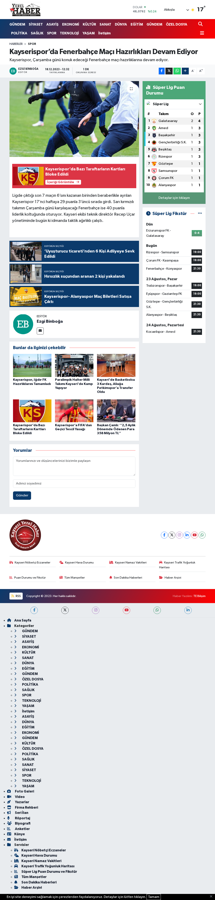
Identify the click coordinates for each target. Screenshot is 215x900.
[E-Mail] (40, 331)
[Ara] (200, 24)
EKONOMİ (70, 24)
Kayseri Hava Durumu (79, 562)
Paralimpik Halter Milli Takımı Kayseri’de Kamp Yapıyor (74, 383)
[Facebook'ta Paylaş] (162, 71)
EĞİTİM (137, 24)
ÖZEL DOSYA (176, 24)
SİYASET (36, 24)
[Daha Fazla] (185, 71)
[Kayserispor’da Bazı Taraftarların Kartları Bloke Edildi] (32, 411)
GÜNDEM (17, 24)
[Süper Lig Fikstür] (200, 213)
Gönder (22, 495)
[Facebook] (164, 535)
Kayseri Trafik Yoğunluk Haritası (177, 565)
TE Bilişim (199, 596)
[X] (171, 535)
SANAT (105, 24)
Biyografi (22, 823)
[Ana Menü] (201, 33)
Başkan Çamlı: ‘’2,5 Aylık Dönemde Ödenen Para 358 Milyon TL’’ (116, 429)
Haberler (16, 44)
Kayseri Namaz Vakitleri (131, 562)
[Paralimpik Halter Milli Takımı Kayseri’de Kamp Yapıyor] (74, 365)
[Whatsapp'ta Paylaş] (177, 71)
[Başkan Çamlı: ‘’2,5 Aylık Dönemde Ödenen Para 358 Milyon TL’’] (116, 411)
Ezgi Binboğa (50, 321)
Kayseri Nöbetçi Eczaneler (32, 562)
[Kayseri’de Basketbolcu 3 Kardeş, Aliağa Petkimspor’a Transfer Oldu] (116, 365)
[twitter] (65, 610)
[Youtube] (194, 535)
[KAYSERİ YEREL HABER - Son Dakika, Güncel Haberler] (25, 9)
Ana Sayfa (22, 620)
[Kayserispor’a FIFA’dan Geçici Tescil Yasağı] (74, 411)
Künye (19, 834)
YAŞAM (89, 33)
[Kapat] (212, 896)
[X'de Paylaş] (169, 71)
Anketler (22, 829)
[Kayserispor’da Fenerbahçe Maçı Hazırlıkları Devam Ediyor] (74, 119)
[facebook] (34, 610)
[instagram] (95, 610)
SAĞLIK (37, 33)
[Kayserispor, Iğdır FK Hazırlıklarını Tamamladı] (32, 365)
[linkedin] (188, 610)
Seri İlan (21, 813)
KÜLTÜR (89, 24)
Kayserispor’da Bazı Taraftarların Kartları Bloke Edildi (29, 429)
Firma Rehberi (26, 807)
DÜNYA (121, 24)
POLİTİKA (19, 33)
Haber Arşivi (173, 577)
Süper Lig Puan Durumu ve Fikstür (49, 871)
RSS (18, 596)
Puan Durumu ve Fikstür (30, 577)
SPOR (51, 33)
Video (19, 797)
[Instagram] (179, 535)
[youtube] (126, 610)
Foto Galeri (24, 791)
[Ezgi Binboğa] (23, 324)
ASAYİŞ (52, 24)
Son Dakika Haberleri (128, 577)
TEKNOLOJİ (69, 33)
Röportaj (22, 818)
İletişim (104, 33)
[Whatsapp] (202, 535)
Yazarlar (21, 802)
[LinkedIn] (187, 535)
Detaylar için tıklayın (174, 198)
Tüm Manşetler (74, 577)
